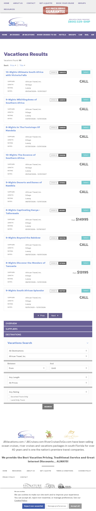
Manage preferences (57, 506)
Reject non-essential (33, 506)
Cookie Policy (20, 500)
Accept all (75, 506)
